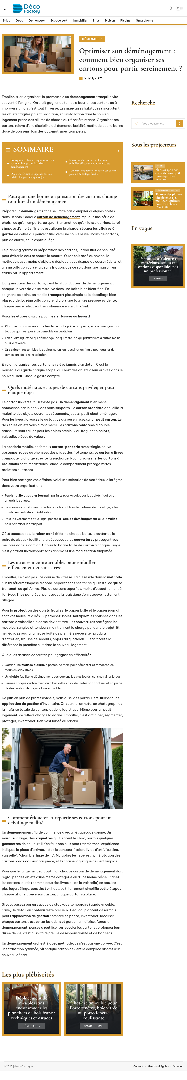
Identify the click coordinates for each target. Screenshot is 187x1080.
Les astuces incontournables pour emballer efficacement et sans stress (89, 161)
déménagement (83, 97)
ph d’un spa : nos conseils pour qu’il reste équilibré (167, 173)
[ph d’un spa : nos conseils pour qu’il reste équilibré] (143, 172)
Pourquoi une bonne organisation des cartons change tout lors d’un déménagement (32, 163)
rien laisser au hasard (72, 316)
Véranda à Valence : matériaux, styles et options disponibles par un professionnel (158, 264)
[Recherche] (170, 8)
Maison (158, 278)
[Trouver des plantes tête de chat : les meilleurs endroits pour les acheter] (143, 198)
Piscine (160, 166)
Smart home (93, 1026)
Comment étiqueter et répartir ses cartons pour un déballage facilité (93, 172)
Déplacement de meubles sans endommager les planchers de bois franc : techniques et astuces (31, 1008)
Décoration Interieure (167, 190)
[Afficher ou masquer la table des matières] (86, 150)
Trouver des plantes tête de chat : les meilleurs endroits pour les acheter (168, 199)
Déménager (92, 39)
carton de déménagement (58, 217)
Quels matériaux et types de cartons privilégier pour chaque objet (31, 175)
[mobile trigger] (7, 8)
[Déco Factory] (26, 8)
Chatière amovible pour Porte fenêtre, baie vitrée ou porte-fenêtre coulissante (93, 1010)
